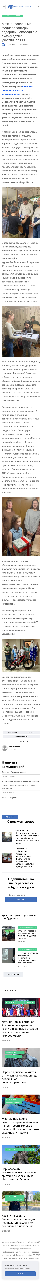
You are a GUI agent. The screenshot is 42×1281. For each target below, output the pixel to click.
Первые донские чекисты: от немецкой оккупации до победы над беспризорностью (19, 1077)
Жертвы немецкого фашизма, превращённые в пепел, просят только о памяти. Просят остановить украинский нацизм (20, 1125)
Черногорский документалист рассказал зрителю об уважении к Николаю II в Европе (19, 1174)
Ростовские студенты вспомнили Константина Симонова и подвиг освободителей (28, 958)
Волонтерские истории (12, 16)
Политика (30, 1149)
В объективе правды (14, 1199)
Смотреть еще (13, 975)
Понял (20, 1273)
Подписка (21, 899)
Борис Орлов (11, 45)
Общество (30, 1002)
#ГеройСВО (31, 733)
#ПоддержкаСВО (21, 736)
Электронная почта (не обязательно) (18, 782)
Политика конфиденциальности (17, 1268)
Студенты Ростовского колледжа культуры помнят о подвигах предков (29, 934)
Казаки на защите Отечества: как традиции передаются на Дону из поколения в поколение (18, 1221)
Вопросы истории (13, 1056)
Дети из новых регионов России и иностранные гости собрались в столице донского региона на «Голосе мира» (20, 1028)
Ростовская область (11, 19)
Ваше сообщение (9, 797)
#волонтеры (12, 733)
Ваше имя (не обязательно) (14, 772)
